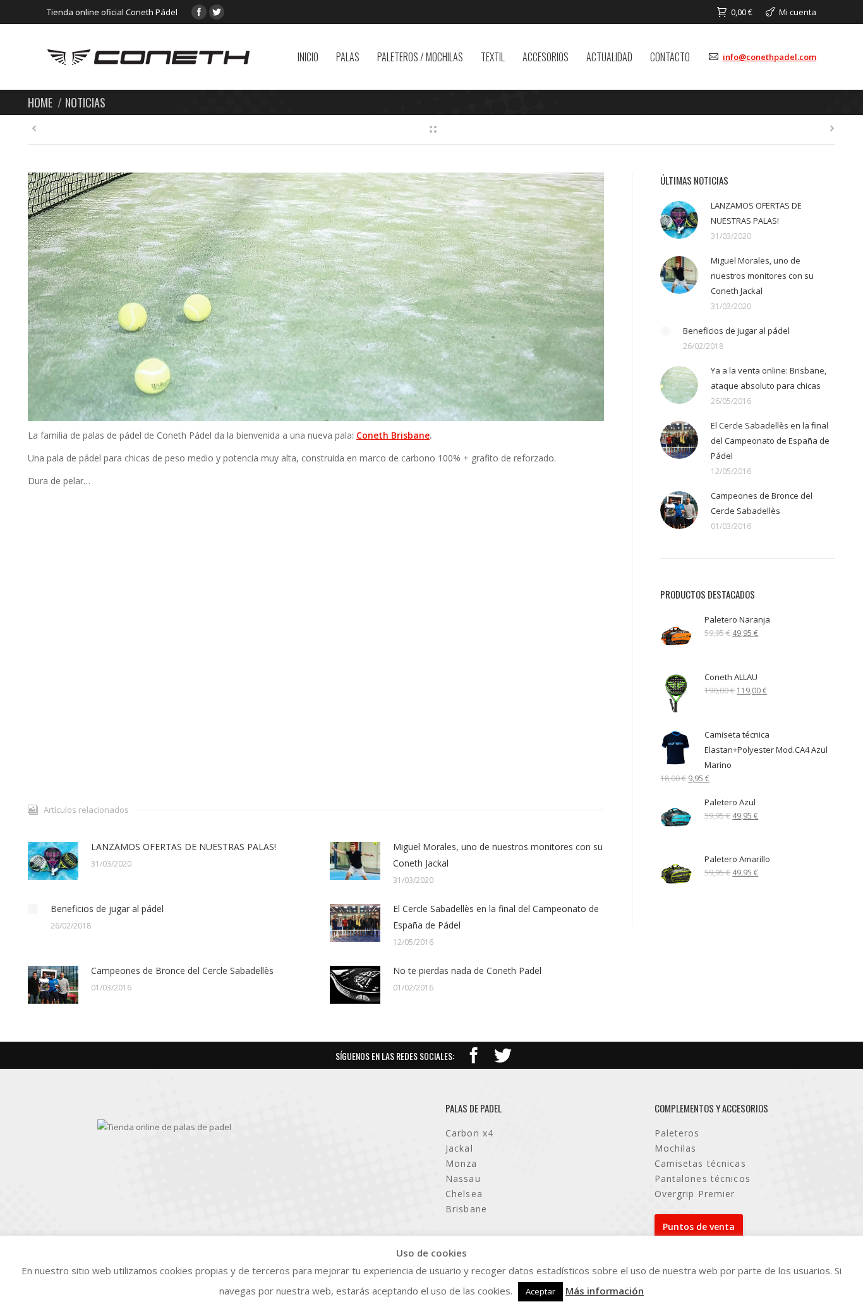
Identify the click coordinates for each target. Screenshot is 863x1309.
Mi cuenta (797, 12)
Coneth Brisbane (393, 435)
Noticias (85, 102)
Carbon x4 (469, 1133)
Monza (461, 1163)
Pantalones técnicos (703, 1178)
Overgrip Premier (695, 1194)
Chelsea (464, 1194)
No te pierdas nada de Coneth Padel (467, 971)
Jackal (459, 1148)
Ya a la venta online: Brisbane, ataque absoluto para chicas (768, 378)
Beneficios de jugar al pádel (107, 909)
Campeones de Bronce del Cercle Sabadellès (182, 971)
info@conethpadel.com (769, 57)
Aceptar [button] (540, 1291)
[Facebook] (199, 12)
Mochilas (676, 1148)
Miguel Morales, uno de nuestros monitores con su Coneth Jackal (498, 855)
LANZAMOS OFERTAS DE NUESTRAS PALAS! (183, 847)
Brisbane (466, 1209)
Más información (604, 1290)
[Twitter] (216, 12)
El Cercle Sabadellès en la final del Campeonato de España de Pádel (496, 917)
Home (40, 102)
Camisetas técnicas (700, 1163)
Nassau (463, 1178)
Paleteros (677, 1133)
